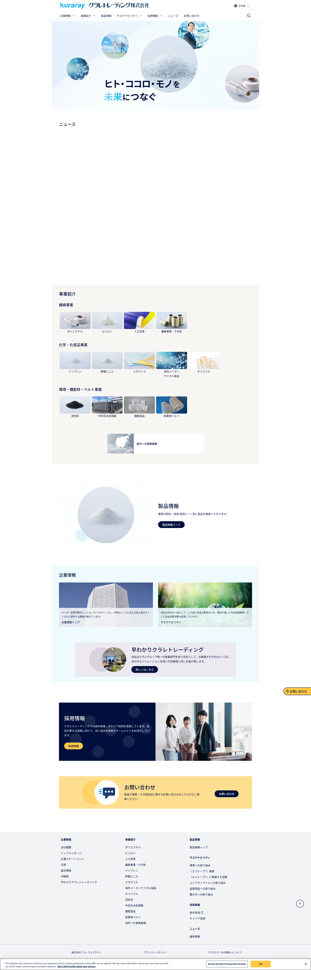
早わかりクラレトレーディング (79, 882)
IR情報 (65, 876)
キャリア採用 (197, 918)
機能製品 (139, 416)
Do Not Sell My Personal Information (227, 963)
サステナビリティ (127, 16)
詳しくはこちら (145, 669)
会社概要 (66, 847)
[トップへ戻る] (300, 904)
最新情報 (195, 936)
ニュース (173, 16)
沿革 (63, 865)
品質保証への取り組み (203, 888)
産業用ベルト (171, 416)
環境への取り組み (200, 865)
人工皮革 (139, 331)
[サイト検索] (249, 15)
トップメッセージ (71, 853)
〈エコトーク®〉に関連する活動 (208, 877)
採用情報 (153, 16)
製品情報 (106, 16)
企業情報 (65, 16)
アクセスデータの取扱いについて (225, 952)
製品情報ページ (171, 525)
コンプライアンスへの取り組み (208, 883)
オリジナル (203, 371)
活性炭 (75, 416)
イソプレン (75, 371)
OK (260, 963)
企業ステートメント (72, 859)
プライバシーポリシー (155, 952)
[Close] (305, 963)
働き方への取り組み (201, 894)
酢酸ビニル (107, 371)
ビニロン (107, 331)
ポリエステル (75, 331)
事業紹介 (86, 16)
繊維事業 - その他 (171, 331)
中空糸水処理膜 (107, 416)
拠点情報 (66, 870)
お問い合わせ (191, 16)
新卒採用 (195, 912)
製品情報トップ (199, 847)
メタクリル (139, 371)
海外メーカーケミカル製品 (140, 888)
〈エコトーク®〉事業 (202, 871)
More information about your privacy (77, 966)
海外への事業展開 (135, 923)
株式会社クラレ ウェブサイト (86, 952)
